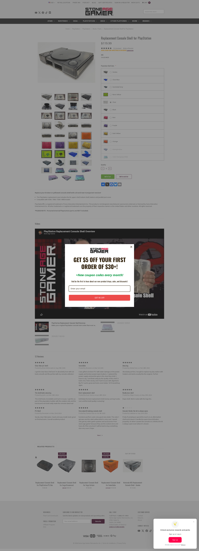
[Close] (131, 247)
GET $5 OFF (99, 297)
